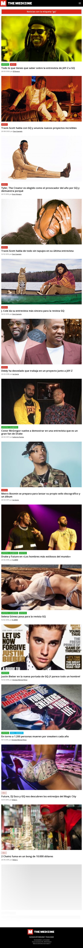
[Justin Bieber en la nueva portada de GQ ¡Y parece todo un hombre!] (41, 647)
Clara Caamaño (17, 131)
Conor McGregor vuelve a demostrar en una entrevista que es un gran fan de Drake (33, 427)
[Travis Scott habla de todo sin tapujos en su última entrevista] (41, 221)
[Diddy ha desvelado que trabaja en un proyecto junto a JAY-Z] (41, 341)
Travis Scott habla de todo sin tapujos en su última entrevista (25, 247)
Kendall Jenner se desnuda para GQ (15, 918)
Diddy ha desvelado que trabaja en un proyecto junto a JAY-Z (24, 367)
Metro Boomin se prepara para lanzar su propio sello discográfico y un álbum (31, 490)
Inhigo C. (14, 800)
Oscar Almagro (17, 194)
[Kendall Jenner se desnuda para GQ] (41, 892)
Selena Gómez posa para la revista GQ (16, 613)
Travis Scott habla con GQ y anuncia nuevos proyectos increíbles (26, 125)
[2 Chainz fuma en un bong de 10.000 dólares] (41, 827)
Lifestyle (5, 64)
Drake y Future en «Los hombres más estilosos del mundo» (24, 553)
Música (13, 64)
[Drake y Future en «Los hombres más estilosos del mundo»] (41, 527)
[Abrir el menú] (80, 3)
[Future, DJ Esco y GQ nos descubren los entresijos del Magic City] (41, 767)
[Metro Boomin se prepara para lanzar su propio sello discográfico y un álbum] (41, 464)
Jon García (16, 374)
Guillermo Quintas (18, 437)
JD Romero (16, 71)
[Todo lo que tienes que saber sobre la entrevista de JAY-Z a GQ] (41, 39)
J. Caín (14, 925)
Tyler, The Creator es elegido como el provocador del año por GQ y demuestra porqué (34, 184)
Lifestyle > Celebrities (9, 427)
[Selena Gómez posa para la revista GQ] (41, 587)
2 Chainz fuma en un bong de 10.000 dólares (18, 853)
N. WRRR (15, 560)
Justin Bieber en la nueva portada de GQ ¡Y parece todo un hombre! (27, 673)
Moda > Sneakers (17, 733)
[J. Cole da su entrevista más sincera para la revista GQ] (41, 281)
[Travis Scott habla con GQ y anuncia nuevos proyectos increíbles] (41, 99)
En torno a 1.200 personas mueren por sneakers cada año (23, 733)
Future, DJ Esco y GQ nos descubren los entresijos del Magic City (26, 793)
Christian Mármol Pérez (19, 680)
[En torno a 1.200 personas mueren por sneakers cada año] (41, 707)
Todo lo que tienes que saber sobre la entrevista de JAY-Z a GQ (25, 64)
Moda (13, 918)
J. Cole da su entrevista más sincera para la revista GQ (22, 307)
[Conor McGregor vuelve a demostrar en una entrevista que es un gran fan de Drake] (41, 401)
